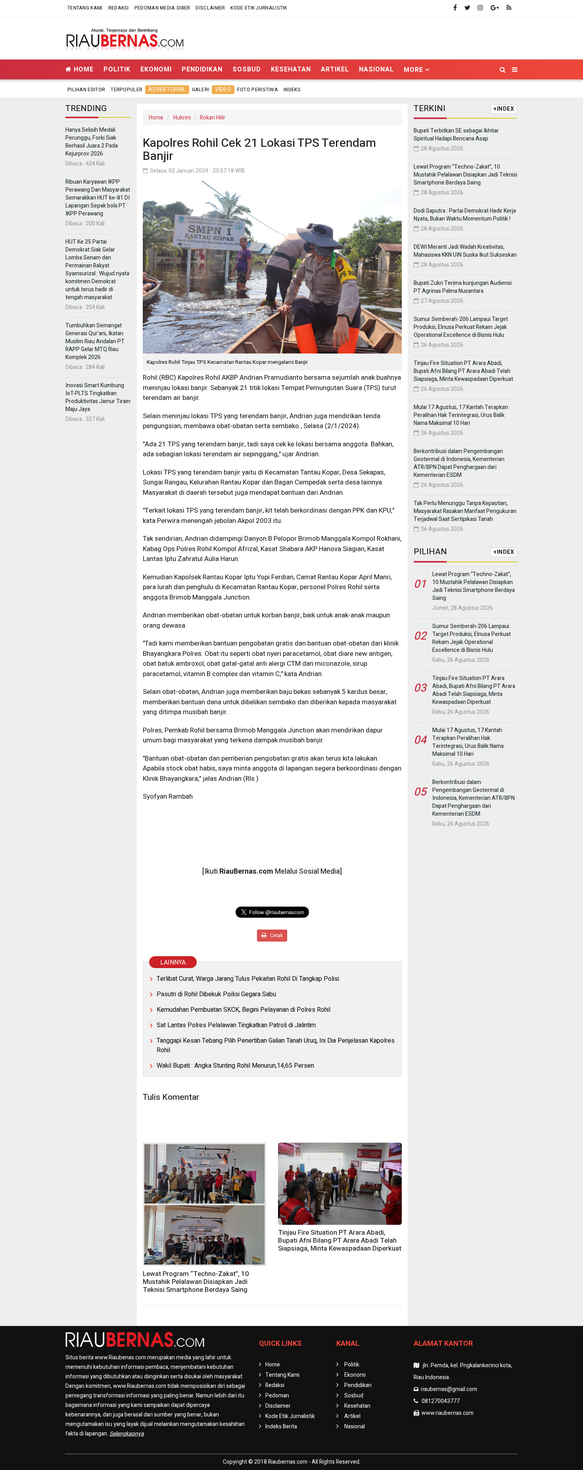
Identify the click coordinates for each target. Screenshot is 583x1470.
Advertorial (167, 89)
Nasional (376, 69)
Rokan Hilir (212, 117)
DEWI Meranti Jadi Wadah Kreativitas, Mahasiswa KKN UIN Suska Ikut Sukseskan (465, 251)
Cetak (276, 935)
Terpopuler (126, 89)
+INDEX (503, 109)
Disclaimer (210, 8)
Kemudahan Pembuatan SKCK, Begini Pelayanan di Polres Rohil (243, 1010)
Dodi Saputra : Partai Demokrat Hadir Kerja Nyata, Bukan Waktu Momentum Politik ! (465, 215)
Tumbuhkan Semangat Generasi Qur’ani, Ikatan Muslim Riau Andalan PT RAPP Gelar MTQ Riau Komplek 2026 (95, 341)
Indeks (292, 89)
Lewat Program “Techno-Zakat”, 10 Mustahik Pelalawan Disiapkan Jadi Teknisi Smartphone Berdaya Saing (196, 1282)
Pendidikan (202, 69)
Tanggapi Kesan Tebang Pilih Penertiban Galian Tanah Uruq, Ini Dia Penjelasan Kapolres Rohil (276, 1045)
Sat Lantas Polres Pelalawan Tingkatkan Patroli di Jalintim (236, 1025)
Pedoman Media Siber (162, 8)
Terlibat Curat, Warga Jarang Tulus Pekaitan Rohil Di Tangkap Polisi (248, 979)
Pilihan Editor (86, 89)
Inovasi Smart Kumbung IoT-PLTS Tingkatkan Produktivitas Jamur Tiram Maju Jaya (97, 397)
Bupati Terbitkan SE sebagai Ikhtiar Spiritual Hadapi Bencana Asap (456, 135)
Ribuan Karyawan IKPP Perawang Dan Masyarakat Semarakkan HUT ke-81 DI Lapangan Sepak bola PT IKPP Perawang (97, 198)
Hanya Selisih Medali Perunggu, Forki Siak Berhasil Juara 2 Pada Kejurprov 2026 (91, 142)
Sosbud (246, 69)
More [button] (413, 69)
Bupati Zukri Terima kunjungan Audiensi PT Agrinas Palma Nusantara (463, 287)
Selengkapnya (126, 1434)
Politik (117, 69)
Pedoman (277, 1395)
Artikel (335, 69)
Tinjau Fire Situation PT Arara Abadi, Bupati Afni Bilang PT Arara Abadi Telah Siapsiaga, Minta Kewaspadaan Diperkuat (339, 1240)
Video (223, 89)
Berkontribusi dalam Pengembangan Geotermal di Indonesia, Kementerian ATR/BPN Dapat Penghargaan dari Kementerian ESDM (459, 463)
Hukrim (182, 117)
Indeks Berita (281, 1426)
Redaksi (118, 8)
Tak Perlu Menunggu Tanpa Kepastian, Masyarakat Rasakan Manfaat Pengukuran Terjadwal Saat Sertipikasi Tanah (465, 511)
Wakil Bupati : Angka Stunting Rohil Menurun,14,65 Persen (235, 1065)
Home (83, 69)
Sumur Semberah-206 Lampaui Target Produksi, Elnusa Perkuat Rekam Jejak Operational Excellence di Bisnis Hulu (461, 327)
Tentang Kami (85, 8)
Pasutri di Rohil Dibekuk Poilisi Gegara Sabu (216, 994)
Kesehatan (291, 69)
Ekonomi (156, 69)
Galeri (200, 89)
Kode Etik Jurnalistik (258, 8)
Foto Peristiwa (257, 89)
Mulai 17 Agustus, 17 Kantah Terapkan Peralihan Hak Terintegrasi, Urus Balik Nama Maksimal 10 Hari (461, 415)
